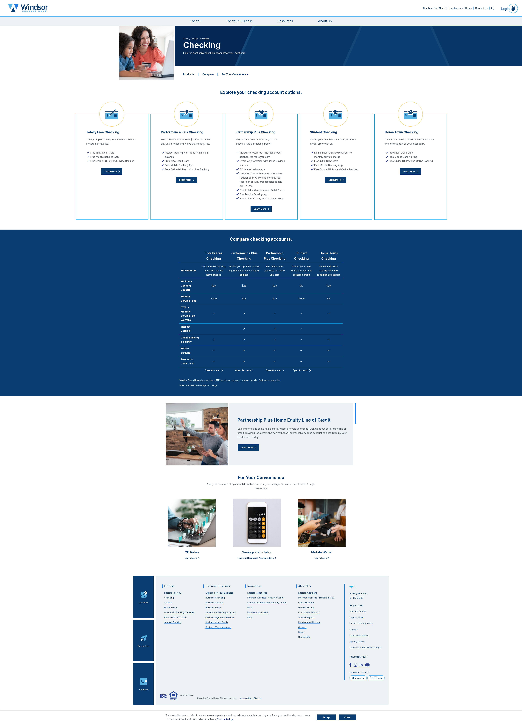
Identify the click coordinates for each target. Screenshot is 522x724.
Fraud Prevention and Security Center (267, 602)
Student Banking (172, 622)
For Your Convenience (235, 74)
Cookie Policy (225, 719)
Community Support (308, 612)
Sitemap (257, 698)
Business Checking (215, 597)
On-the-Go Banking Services (179, 612)
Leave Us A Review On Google (365, 647)
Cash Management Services (219, 617)
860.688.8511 (358, 657)
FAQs (250, 617)
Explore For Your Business (219, 592)
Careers (353, 629)
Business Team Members (218, 627)
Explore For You (172, 592)
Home (185, 39)
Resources (285, 21)
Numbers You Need (434, 8)
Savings (168, 602)
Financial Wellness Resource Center (265, 597)
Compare (208, 74)
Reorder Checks (357, 611)
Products (188, 74)
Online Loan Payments (361, 623)
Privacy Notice (357, 641)
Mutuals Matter (306, 607)
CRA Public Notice (359, 635)
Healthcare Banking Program (220, 612)
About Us (325, 21)
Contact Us (481, 8)
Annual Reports (306, 617)
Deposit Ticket (356, 617)
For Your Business (239, 21)
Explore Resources (257, 592)
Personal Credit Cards (175, 617)
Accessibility (245, 698)
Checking (169, 597)
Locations (143, 602)
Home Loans (170, 607)
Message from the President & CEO (316, 597)
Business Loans (213, 607)
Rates (250, 607)
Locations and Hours (460, 8)
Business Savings (214, 602)
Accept (326, 717)
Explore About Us (307, 592)
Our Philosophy (306, 602)
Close (347, 717)
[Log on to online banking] (508, 8)
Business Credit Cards (216, 622)
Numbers (143, 689)
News (301, 632)
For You (195, 21)
